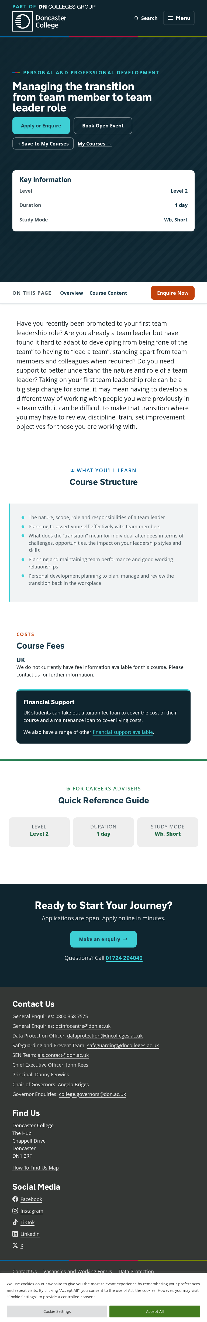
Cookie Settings (57, 1311)
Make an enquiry (99, 939)
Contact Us (24, 1271)
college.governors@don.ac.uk (92, 1094)
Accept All (155, 1311)
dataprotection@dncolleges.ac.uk (105, 1035)
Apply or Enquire (41, 125)
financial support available (123, 732)
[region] (103, 1297)
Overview (71, 293)
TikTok (27, 1222)
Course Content (108, 293)
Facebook (31, 1199)
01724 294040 (124, 958)
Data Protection (136, 1271)
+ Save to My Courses (43, 143)
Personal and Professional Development (91, 72)
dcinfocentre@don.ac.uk (83, 1026)
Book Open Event (103, 125)
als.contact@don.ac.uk (63, 1055)
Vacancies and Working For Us (77, 1271)
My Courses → (95, 143)
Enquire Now (172, 293)
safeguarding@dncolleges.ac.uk (123, 1045)
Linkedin (30, 1234)
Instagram (31, 1211)
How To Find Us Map (35, 1167)
